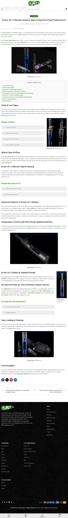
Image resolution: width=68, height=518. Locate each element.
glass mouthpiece (6, 162)
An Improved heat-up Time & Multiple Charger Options (17, 97)
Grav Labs (3, 460)
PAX (2, 451)
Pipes (48, 426)
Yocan (3, 454)
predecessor (23, 42)
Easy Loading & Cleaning (9, 99)
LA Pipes (3, 469)
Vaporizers (34, 16)
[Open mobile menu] (2, 9)
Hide (39, 82)
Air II (22, 226)
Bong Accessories (51, 412)
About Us (26, 446)
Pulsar (3, 457)
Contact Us (27, 457)
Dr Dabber (3, 485)
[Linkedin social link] (15, 380)
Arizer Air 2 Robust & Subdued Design (12, 95)
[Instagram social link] (7, 502)
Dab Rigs (49, 415)
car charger (4, 295)
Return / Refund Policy (30, 451)
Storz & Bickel (4, 446)
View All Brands (5, 471)
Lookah (3, 463)
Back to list (34, 390)
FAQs (25, 454)
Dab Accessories (51, 417)
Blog (25, 460)
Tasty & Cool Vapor (8, 85)
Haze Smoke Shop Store (23, 374)
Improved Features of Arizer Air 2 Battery (13, 91)
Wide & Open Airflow (8, 87)
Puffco (3, 483)
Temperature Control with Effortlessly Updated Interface (18, 93)
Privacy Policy (27, 466)
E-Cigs (48, 432)
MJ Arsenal (4, 466)
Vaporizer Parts (51, 423)
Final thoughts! (6, 101)
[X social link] (7, 380)
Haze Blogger (31, 24)
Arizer (2, 449)
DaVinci (3, 488)
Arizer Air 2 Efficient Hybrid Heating (12, 89)
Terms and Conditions (43, 508)
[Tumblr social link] (11, 502)
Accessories (50, 435)
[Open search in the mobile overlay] (34, 9)
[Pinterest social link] (11, 380)
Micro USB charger (45, 291)
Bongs (48, 409)
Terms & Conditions (29, 463)
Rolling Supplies (51, 429)
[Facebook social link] (3, 380)
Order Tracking (28, 449)
